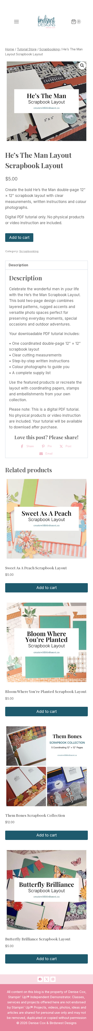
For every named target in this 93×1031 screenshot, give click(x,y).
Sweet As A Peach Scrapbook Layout (36, 567)
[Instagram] (53, 979)
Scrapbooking (28, 251)
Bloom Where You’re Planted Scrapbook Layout (46, 691)
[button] (82, 65)
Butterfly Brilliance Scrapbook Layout (38, 939)
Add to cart (19, 237)
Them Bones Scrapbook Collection (35, 815)
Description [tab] (18, 265)
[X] (46, 979)
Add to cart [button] (46, 587)
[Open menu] (16, 22)
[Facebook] (40, 979)
